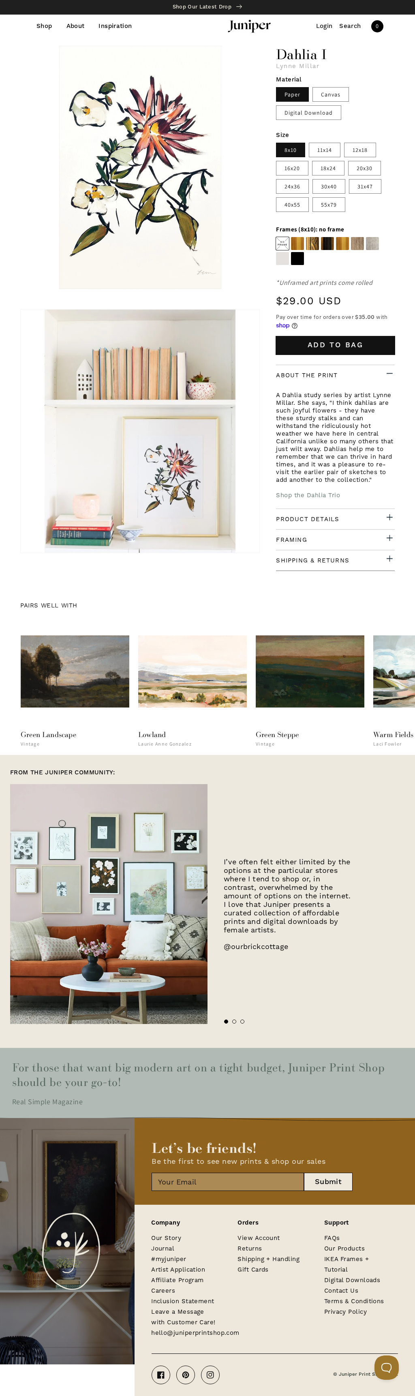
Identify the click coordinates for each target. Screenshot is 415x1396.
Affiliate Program (177, 1280)
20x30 (364, 168)
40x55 (292, 204)
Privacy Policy (345, 1311)
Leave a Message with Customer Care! (183, 1317)
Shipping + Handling (268, 1259)
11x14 (324, 150)
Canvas (330, 94)
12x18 (360, 150)
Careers (163, 1290)
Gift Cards (253, 1269)
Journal (162, 1248)
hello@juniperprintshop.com (195, 1332)
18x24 (328, 168)
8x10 (291, 150)
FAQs (332, 1238)
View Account (258, 1238)
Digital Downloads (352, 1280)
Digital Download (309, 112)
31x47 (365, 186)
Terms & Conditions (354, 1301)
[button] (350, 26)
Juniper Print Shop (361, 1374)
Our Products (344, 1248)
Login (324, 26)
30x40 (329, 186)
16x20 (292, 168)
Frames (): (310, 229)
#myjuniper (168, 1259)
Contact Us (341, 1290)
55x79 (329, 204)
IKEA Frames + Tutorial (346, 1264)
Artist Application (178, 1269)
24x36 (292, 186)
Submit (328, 1181)
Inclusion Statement (182, 1301)
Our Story (166, 1238)
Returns (249, 1248)
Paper (292, 94)
